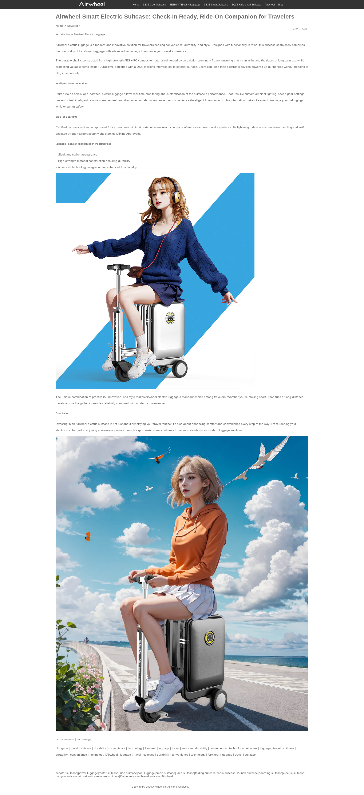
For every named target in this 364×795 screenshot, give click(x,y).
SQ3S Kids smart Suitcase (246, 4)
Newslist (72, 25)
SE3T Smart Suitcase (216, 4)
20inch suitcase (247, 773)
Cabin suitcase (130, 776)
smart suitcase (165, 773)
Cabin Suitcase (201, 786)
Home (135, 4)
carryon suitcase (67, 776)
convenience (65, 739)
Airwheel (270, 4)
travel (74, 748)
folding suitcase (205, 773)
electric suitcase (293, 773)
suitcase (85, 748)
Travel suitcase (151, 776)
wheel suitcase (109, 776)
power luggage (88, 773)
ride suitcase (128, 773)
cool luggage (146, 773)
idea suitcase (185, 773)
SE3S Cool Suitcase (154, 4)
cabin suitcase (226, 773)
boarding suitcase (270, 773)
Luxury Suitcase (222, 786)
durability (100, 748)
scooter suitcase (66, 773)
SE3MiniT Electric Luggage (185, 4)
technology (84, 739)
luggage (62, 748)
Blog (281, 4)
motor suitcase (108, 773)
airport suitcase (88, 776)
